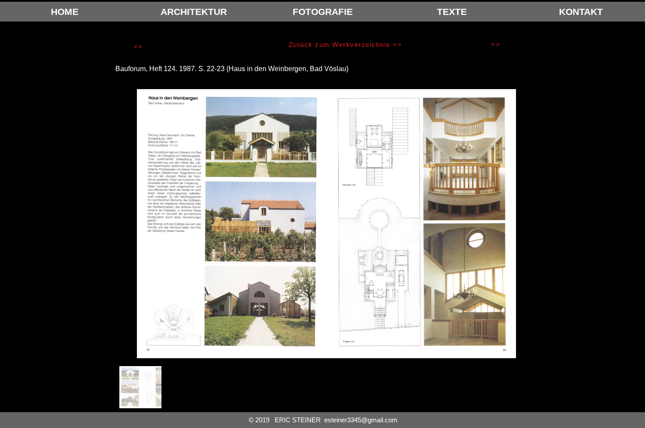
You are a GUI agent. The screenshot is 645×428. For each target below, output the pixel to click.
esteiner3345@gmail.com (361, 420)
